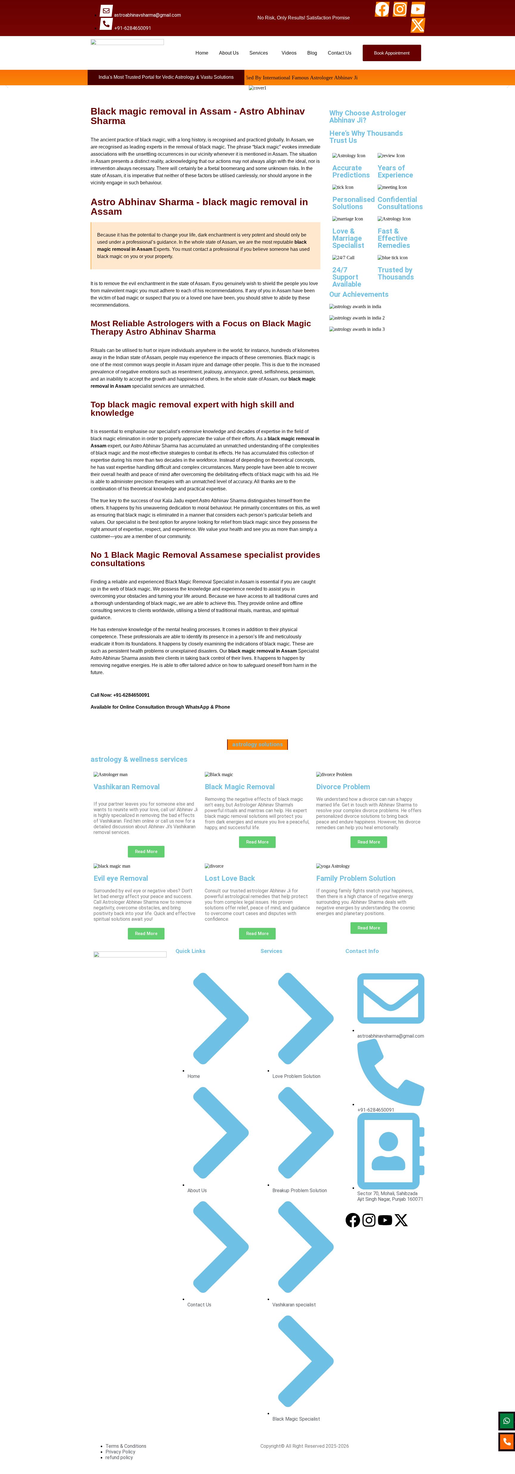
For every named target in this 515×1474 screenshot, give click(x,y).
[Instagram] (400, 9)
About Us (229, 52)
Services (258, 52)
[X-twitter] (417, 25)
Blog (312, 52)
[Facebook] (382, 9)
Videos (289, 52)
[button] (260, 53)
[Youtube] (417, 9)
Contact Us (339, 52)
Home (202, 52)
